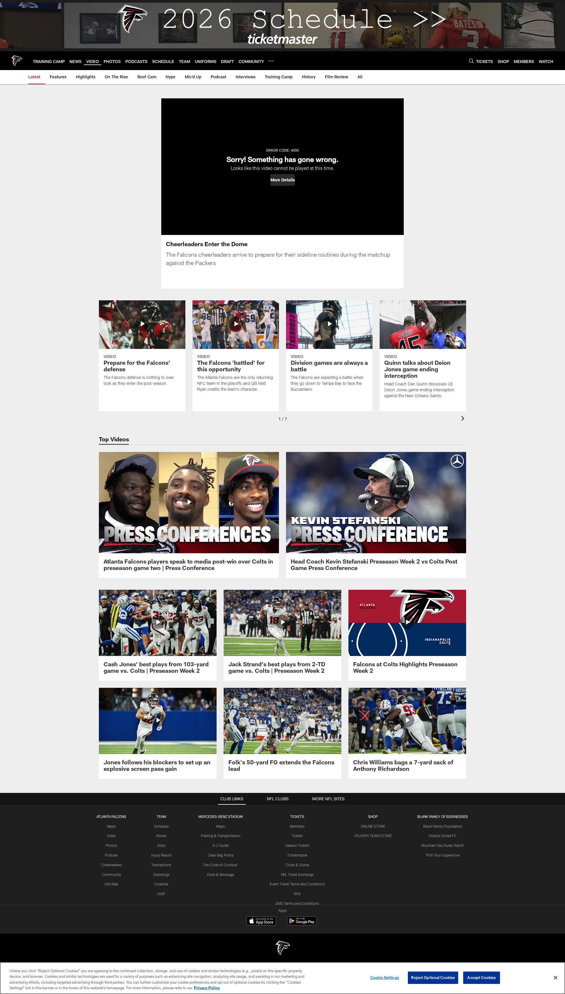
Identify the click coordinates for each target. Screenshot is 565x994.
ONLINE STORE (373, 826)
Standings (161, 874)
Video (111, 836)
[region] (282, 978)
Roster (161, 836)
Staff (161, 894)
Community (111, 874)
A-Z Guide (220, 845)
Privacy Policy (207, 987)
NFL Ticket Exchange (297, 874)
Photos (111, 845)
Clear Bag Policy (221, 855)
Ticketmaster (297, 855)
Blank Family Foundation (442, 826)
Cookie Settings (384, 977)
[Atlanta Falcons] (282, 948)
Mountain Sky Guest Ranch (442, 845)
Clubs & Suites (297, 865)
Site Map (111, 884)
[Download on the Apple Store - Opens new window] (261, 922)
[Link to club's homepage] (16, 61)
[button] (282, 180)
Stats (161, 845)
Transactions (161, 865)
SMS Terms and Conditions (297, 903)
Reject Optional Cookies (433, 977)
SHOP (373, 816)
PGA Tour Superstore (442, 855)
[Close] (555, 977)
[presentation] (463, 419)
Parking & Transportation (220, 836)
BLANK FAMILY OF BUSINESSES (442, 816)
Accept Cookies (481, 977)
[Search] (471, 61)
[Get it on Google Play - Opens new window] (301, 924)
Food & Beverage (220, 874)
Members (297, 826)
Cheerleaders (111, 865)
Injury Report (161, 855)
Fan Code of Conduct (220, 865)
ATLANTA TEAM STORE (373, 836)
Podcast (111, 855)
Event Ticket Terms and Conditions (297, 884)
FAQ (297, 894)
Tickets (297, 836)
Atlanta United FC (442, 836)
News (111, 826)
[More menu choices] (271, 61)
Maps (220, 826)
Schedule (161, 826)
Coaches (161, 884)
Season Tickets (297, 845)
